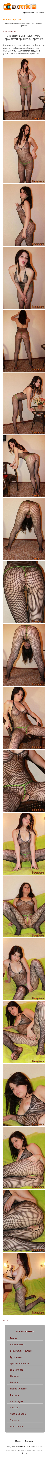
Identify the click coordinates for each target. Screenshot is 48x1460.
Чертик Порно (9, 31)
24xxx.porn (19, 1441)
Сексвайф (15, 1407)
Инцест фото (16, 1369)
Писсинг (14, 1382)
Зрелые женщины (19, 1363)
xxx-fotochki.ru (20, 1447)
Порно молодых (18, 1388)
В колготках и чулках (20, 1350)
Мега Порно (16, 1426)
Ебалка (13, 1338)
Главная (7, 19)
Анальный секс (18, 1344)
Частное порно (18, 1413)
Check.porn (29, 1441)
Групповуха (16, 1357)
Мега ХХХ (7, 1320)
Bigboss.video (28, 12)
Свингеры (15, 1394)
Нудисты (14, 1376)
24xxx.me (40, 12)
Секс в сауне (16, 1401)
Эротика (17, 19)
